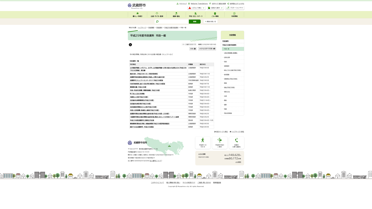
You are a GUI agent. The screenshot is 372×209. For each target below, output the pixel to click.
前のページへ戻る (222, 131)
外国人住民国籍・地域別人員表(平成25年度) (144, 110)
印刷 (191, 48)
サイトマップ (183, 3)
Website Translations (199, 3)
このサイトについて (157, 182)
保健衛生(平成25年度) (230, 78)
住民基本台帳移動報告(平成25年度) (142, 100)
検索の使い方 (211, 21)
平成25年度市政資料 (171, 27)
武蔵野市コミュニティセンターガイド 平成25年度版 (146, 80)
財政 (225, 61)
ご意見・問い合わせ (204, 182)
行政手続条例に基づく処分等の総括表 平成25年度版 (147, 83)
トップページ (142, 27)
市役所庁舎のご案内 (219, 145)
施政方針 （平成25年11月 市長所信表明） (144, 74)
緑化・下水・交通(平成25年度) (232, 70)
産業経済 (226, 66)
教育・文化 (227, 91)
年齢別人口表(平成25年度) (139, 97)
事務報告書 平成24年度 (138, 87)
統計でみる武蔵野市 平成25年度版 (142, 127)
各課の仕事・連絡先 (236, 145)
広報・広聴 (227, 57)
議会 (225, 100)
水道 (225, 96)
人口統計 (238, 162)
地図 (225, 109)
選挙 (225, 104)
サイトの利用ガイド (189, 182)
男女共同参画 (228, 113)
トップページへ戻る (238, 131)
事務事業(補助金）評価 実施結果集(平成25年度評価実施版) (150, 123)
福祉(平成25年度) (229, 87)
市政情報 (151, 27)
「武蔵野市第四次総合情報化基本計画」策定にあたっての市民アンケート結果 (154, 117)
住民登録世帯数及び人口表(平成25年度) (143, 107)
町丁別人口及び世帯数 (137, 93)
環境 (225, 83)
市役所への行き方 (202, 145)
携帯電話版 (217, 182)
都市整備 (226, 74)
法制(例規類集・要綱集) (230, 53)
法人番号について (155, 160)
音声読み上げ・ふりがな (237, 3)
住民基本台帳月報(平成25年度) (140, 103)
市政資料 (159, 27)
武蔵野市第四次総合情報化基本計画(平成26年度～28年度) (149, 113)
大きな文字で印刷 (205, 48)
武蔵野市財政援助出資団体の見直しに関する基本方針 (147, 77)
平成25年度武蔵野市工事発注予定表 (142, 120)
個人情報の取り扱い (173, 182)
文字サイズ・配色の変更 (219, 3)
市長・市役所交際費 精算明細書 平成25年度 (145, 90)
